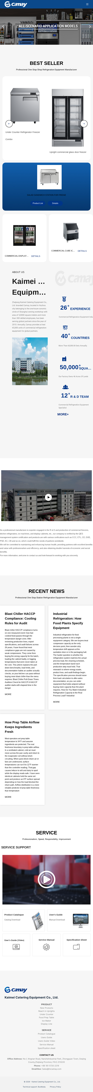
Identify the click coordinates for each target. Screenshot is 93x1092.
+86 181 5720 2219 (50, 1065)
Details (35, 256)
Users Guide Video (46, 1041)
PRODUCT (46, 1004)
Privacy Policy (55, 1087)
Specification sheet (46, 1048)
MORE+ (63, 414)
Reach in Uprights (46, 1011)
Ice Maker (46, 1021)
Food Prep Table (46, 1017)
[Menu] (87, 4)
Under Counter (46, 1014)
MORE (8, 694)
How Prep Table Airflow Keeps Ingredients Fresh (22, 727)
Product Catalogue (46, 1034)
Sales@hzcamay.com (51, 1069)
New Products (46, 1008)
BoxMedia (42, 1087)
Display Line (46, 1024)
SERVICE (46, 1030)
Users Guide (46, 1037)
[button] (3, 26)
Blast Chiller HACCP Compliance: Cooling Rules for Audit (20, 618)
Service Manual (47, 1044)
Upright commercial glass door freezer (68, 152)
